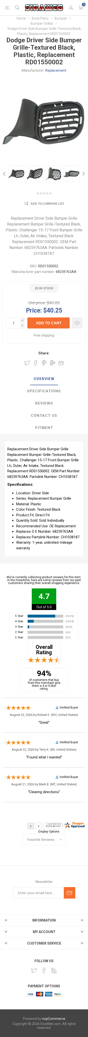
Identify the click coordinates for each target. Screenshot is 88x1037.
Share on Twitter (27, 363)
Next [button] (83, 174)
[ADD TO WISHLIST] (77, 322)
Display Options (48, 831)
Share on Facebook (35, 363)
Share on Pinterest (44, 363)
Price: (34, 310)
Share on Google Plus (52, 363)
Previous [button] (4, 174)
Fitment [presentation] (44, 428)
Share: (44, 353)
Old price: (37, 302)
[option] (16, 174)
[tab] (44, 379)
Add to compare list (47, 203)
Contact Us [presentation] (44, 415)
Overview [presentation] (44, 379)
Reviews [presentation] (44, 403)
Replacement (55, 70)
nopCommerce (53, 1019)
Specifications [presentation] (44, 391)
